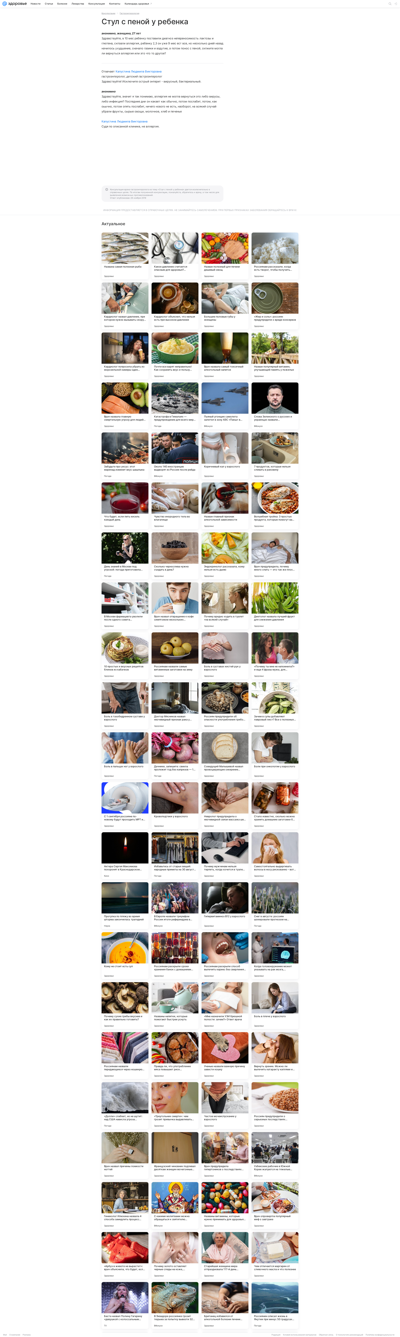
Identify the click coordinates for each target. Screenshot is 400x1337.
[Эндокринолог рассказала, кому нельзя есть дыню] (225, 555)
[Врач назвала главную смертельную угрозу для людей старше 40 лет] (125, 405)
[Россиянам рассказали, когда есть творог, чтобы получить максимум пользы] (275, 256)
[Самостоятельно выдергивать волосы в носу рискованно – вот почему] (275, 855)
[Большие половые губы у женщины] (225, 306)
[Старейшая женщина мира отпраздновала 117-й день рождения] (225, 1255)
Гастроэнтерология (129, 13)
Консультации (108, 13)
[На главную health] (17, 3)
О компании (14, 1335)
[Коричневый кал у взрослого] (225, 455)
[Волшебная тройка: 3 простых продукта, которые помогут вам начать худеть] (275, 505)
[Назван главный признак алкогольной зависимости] (225, 505)
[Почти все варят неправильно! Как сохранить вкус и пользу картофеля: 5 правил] (175, 355)
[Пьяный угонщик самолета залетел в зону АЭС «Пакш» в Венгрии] (225, 405)
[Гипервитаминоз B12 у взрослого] (225, 905)
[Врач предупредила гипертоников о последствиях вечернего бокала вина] (225, 1155)
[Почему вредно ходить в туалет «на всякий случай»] (225, 605)
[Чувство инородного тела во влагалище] (175, 505)
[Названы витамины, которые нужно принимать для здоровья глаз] (225, 1205)
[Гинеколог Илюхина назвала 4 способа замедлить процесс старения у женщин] (125, 1205)
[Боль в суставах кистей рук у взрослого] (225, 655)
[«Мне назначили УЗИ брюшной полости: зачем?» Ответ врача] (225, 1005)
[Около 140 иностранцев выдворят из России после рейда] (175, 455)
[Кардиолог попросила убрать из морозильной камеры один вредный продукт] (125, 355)
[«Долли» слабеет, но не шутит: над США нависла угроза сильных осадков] (125, 1105)
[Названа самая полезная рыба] (125, 256)
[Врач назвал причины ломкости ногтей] (125, 1155)
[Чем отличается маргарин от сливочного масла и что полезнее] (275, 1255)
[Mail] (4, 3)
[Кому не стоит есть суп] (125, 955)
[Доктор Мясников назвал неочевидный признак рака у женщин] (175, 705)
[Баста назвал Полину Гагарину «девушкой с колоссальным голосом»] (125, 1305)
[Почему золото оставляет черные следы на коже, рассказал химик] (175, 1255)
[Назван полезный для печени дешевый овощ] (225, 256)
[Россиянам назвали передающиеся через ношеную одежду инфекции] (125, 1055)
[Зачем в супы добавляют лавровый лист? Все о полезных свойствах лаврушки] (275, 705)
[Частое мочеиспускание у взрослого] (225, 1105)
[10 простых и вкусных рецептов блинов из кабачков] (125, 655)
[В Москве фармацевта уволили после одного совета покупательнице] (125, 605)
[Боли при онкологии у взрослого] (275, 755)
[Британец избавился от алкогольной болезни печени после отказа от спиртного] (225, 1305)
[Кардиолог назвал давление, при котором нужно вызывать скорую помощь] (125, 306)
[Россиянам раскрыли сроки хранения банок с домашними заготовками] (175, 955)
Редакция (276, 1335)
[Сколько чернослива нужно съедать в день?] (175, 555)
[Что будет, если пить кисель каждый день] (125, 505)
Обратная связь (326, 1335)
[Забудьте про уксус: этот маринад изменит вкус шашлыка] (125, 455)
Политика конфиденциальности (380, 1335)
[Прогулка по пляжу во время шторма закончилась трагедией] (125, 905)
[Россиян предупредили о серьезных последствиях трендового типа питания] (275, 1105)
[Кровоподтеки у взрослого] (175, 805)
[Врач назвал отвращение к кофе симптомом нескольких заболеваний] (175, 605)
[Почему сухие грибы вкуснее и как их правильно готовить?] (125, 1005)
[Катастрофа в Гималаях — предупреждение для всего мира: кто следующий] (175, 405)
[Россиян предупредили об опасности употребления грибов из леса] (225, 705)
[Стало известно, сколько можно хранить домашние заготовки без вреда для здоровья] (275, 805)
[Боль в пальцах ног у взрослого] (125, 755)
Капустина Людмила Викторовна (139, 71)
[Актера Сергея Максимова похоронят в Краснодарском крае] (125, 855)
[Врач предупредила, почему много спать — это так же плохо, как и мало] (275, 555)
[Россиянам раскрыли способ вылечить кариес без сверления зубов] (225, 955)
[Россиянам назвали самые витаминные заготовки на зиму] (175, 655)
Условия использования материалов (299, 1335)
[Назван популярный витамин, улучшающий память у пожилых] (275, 355)
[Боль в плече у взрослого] (275, 1005)
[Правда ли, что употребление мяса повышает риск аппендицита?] (175, 1055)
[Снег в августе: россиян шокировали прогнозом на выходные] (275, 905)
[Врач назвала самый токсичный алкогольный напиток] (225, 355)
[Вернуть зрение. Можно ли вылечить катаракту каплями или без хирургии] (275, 1055)
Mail (5, 1335)
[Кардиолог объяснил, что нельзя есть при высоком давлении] (175, 306)
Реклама (27, 1335)
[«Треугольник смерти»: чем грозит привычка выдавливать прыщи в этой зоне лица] (175, 1105)
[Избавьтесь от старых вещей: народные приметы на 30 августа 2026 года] (175, 855)
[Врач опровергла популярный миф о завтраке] (275, 1205)
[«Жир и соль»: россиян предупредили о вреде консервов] (275, 306)
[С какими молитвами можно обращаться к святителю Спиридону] (175, 1205)
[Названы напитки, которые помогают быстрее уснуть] (175, 1005)
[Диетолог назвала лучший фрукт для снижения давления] (275, 605)
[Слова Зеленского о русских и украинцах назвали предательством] (275, 405)
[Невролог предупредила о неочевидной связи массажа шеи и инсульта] (225, 805)
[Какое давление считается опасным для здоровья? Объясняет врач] (175, 256)
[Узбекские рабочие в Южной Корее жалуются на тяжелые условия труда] (275, 1155)
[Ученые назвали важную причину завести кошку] (225, 1055)
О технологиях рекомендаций (349, 1335)
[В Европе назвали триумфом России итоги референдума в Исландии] (175, 905)
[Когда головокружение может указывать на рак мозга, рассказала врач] (275, 955)
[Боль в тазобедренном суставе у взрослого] (125, 705)
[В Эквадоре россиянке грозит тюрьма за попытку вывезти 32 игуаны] (175, 1305)
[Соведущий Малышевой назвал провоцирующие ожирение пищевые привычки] (225, 755)
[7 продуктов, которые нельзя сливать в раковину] (275, 455)
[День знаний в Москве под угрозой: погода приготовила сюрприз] (125, 555)
